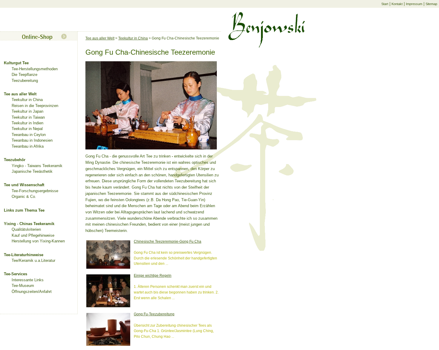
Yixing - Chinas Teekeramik (29, 223)
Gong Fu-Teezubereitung (154, 314)
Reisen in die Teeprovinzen (35, 105)
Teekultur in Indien (27, 123)
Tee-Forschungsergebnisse (35, 191)
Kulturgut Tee (16, 63)
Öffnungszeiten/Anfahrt (32, 291)
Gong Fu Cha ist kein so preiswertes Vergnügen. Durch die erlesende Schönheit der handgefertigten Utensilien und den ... (175, 257)
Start (384, 4)
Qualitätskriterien (26, 229)
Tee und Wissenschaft (24, 185)
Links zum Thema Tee (24, 210)
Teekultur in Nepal (27, 128)
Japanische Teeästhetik (32, 171)
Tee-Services (15, 274)
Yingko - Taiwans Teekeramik (37, 165)
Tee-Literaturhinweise (23, 255)
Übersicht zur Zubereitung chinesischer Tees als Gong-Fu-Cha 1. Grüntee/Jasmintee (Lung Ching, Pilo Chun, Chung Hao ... (174, 330)
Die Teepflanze (24, 74)
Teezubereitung (25, 80)
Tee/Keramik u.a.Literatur (33, 260)
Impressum (414, 4)
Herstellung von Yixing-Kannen (38, 241)
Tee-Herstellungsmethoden (35, 69)
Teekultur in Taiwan (28, 117)
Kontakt (397, 4)
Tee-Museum (23, 285)
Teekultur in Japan (27, 111)
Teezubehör (14, 160)
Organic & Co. (24, 196)
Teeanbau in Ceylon (29, 134)
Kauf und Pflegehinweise (33, 235)
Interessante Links (28, 280)
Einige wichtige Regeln (152, 275)
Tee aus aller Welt (20, 94)
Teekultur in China (27, 99)
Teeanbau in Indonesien (32, 140)
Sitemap (431, 4)
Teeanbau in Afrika (28, 146)
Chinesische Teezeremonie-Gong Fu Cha (167, 241)
